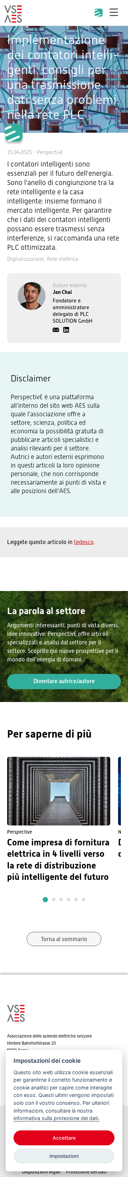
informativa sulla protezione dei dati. (57, 1118)
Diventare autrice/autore (64, 681)
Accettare (64, 1138)
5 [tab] (76, 899)
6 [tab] (83, 899)
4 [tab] (68, 899)
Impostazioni (64, 1156)
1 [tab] (45, 899)
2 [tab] (53, 899)
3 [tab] (61, 899)
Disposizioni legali (41, 1172)
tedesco (84, 542)
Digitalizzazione (25, 259)
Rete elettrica (62, 259)
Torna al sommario (64, 939)
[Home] (13, 19)
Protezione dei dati (86, 1172)
